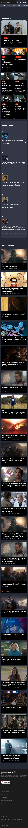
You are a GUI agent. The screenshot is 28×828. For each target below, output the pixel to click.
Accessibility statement (6, 800)
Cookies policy (4, 797)
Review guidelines (5, 813)
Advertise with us (5, 810)
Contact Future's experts (7, 791)
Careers (3, 803)
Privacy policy (4, 794)
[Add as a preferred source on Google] (5, 782)
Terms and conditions (6, 788)
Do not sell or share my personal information (11, 819)
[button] (26, 2)
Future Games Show (16, 5)
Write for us (4, 816)
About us (3, 806)
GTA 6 (9, 5)
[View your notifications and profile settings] (23, 2)
